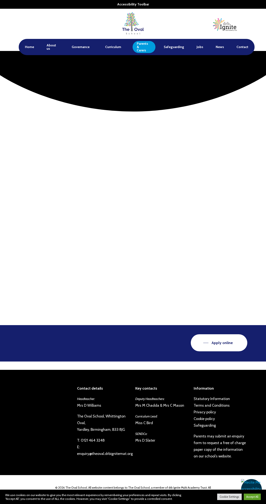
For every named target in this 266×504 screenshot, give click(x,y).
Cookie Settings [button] (229, 496)
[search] (244, 24)
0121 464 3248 (93, 440)
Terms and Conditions (212, 405)
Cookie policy (204, 418)
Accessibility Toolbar (133, 4)
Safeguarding (205, 425)
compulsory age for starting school (103, 232)
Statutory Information (212, 398)
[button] (251, 489)
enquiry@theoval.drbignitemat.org (105, 453)
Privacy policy (205, 412)
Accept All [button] (252, 496)
